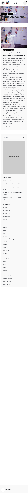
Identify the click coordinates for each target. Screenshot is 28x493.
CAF (4, 224)
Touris (4, 267)
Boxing (4, 222)
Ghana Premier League (9, 239)
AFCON (5, 207)
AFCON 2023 (6, 213)
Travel (4, 273)
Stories (10, 14)
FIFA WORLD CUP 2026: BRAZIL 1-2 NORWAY (12, 193)
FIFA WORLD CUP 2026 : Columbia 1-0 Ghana (13, 198)
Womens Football (7, 278)
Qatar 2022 (6, 259)
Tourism (5, 270)
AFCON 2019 (6, 210)
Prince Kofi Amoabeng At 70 (14, 55)
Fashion (5, 233)
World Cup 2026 (7, 284)
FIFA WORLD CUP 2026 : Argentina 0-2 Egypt (13, 188)
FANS (4, 230)
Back (4, 10)
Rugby (4, 261)
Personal (5, 253)
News (4, 247)
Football (5, 236)
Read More (6, 127)
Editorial (5, 227)
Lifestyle (4, 14)
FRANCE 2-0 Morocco (9, 181)
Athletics (5, 219)
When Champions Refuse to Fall (11, 184)
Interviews (5, 241)
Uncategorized (7, 276)
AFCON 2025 (6, 216)
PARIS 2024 (6, 250)
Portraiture (6, 256)
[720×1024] (14, 173)
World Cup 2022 (7, 281)
